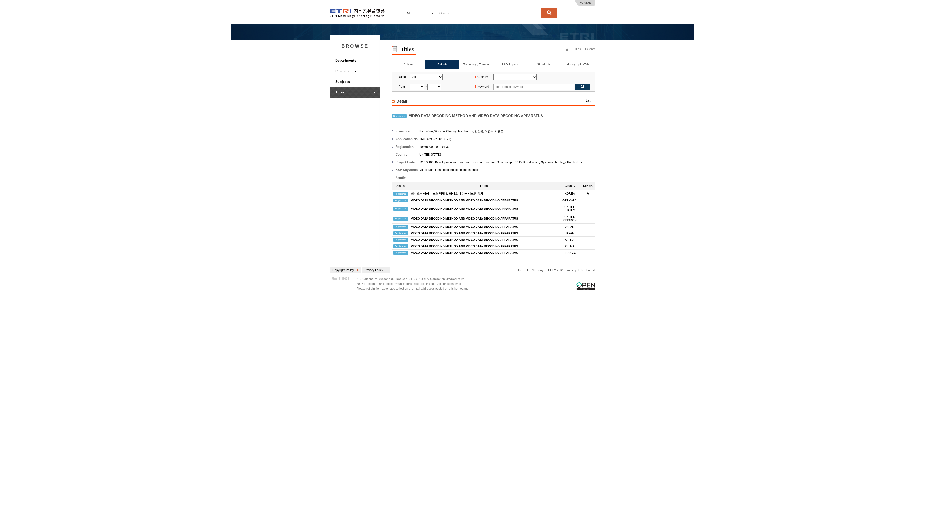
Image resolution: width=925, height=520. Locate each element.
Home (567, 49)
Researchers (345, 71)
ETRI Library (535, 270)
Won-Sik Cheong (445, 131)
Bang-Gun (426, 131)
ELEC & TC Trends (560, 270)
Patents (590, 49)
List (588, 100)
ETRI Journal (586, 270)
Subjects (342, 82)
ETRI (519, 270)
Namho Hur (465, 131)
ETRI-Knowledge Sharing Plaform (357, 13)
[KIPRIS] (588, 193)
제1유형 (585, 286)
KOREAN (585, 2)
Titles (339, 92)
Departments (345, 60)
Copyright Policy (343, 270)
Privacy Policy (374, 270)
